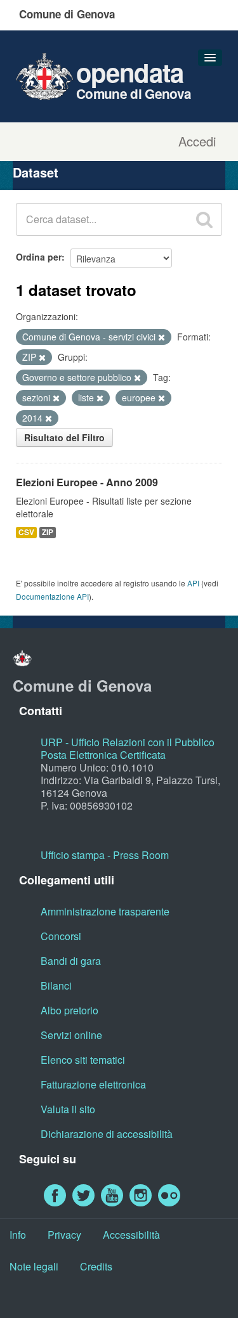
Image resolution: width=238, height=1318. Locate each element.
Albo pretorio (69, 1010)
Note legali (34, 1266)
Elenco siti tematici (83, 1059)
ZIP (47, 532)
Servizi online (71, 1035)
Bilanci (56, 985)
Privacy (64, 1234)
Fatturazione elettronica (93, 1084)
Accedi (197, 141)
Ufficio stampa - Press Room (105, 855)
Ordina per (39, 256)
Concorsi (61, 936)
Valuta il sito (68, 1109)
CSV (26, 532)
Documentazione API (52, 596)
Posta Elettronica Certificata (103, 754)
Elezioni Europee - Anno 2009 (87, 482)
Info (18, 1234)
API (193, 583)
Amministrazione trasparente (105, 911)
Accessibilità (131, 1234)
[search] (204, 219)
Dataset (35, 172)
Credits (96, 1266)
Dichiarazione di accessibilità (107, 1134)
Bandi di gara (71, 960)
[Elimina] (161, 337)
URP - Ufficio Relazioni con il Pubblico (128, 742)
